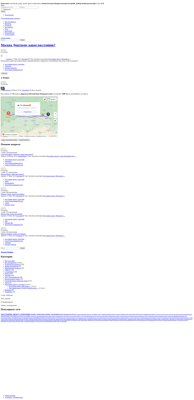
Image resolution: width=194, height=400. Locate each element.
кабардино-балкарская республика (21, 319)
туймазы (8, 243)
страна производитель (162, 314)
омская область (12, 320)
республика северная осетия (129, 320)
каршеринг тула (175, 320)
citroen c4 (186, 320)
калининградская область (63, 316)
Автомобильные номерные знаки (16, 281)
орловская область (123, 319)
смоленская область (50, 318)
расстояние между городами (14, 64)
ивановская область (143, 316)
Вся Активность (10, 22)
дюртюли (8, 66)
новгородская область (43, 319)
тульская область (124, 316)
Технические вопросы (12, 264)
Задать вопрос (10, 34)
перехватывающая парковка (51, 321)
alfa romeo (137, 320)
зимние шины (90, 320)
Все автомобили (10, 263)
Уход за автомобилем (12, 277)
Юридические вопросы (13, 268)
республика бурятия (156, 319)
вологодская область (6, 318)
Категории (8, 31)
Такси (7, 283)
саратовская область (153, 316)
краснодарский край (175, 314)
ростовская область (91, 317)
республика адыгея (41, 321)
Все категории (10, 261)
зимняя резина (84, 320)
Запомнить (7, 9)
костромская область (102, 317)
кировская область (133, 316)
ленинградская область (109, 314)
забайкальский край (145, 317)
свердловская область (84, 314)
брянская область (163, 316)
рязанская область (140, 319)
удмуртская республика (29, 320)
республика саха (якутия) (113, 317)
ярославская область (124, 317)
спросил (9, 59)
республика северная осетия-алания (100, 320)
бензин (182, 320)
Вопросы (8, 24)
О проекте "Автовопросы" (14, 397)
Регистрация (9, 15)
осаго (60, 320)
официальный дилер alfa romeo (155, 320)
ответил (8, 90)
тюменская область (20, 320)
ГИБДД (7, 270)
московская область (70, 314)
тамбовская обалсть (83, 319)
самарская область (4, 320)
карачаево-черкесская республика (116, 320)
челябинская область (149, 314)
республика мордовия (106, 319)
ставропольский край (174, 317)
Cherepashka (22, 156)
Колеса (7, 273)
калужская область (76, 316)
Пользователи (9, 33)
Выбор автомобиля (11, 266)
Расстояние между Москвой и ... (59, 59)
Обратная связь (10, 395)
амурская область (51, 319)
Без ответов (9, 27)
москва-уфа (9, 223)
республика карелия (60, 317)
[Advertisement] (16, 353)
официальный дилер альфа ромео (8, 321)
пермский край (41, 316)
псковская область (97, 319)
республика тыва (55, 320)
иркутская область (50, 316)
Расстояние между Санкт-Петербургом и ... (61, 156)
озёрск (58, 321)
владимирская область (17, 316)
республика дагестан (155, 317)
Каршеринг (9, 292)
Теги (6, 29)
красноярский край (186, 314)
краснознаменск (63, 321)
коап (61, 314)
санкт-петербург (172, 319)
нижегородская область (136, 314)
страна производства (122, 314)
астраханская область (187, 319)
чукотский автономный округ (30, 321)
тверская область (6, 316)
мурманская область (17, 318)
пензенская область (184, 317)
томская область (179, 319)
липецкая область (59, 319)
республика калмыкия (166, 320)
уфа (6, 221)
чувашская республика (33, 319)
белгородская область (9, 319)
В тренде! (8, 25)
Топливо (8, 275)
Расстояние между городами (14, 284)
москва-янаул (9, 183)
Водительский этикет (12, 279)
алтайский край (90, 319)
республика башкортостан (14, 70)
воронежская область (27, 318)
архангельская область (81, 317)
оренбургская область (135, 317)
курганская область (165, 319)
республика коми (165, 317)
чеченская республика (38, 320)
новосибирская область (39, 318)
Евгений (19, 176)
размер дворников (52, 314)
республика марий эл (66, 320)
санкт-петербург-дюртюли (14, 165)
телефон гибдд (97, 314)
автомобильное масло (144, 320)
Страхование (9, 272)
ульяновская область (131, 319)
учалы (7, 203)
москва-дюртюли (11, 68)
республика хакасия (47, 320)
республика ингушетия (76, 320)
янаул (7, 181)
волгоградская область (102, 316)
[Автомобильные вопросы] (10, 18)
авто (180, 320)
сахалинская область (70, 317)
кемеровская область (114, 316)
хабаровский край (115, 319)
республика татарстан (30, 316)
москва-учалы (9, 205)
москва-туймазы (10, 244)
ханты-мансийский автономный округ (177, 316)
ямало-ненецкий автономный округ (70, 319)
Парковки (8, 290)
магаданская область (19, 321)
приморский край (148, 319)
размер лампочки (37, 314)
